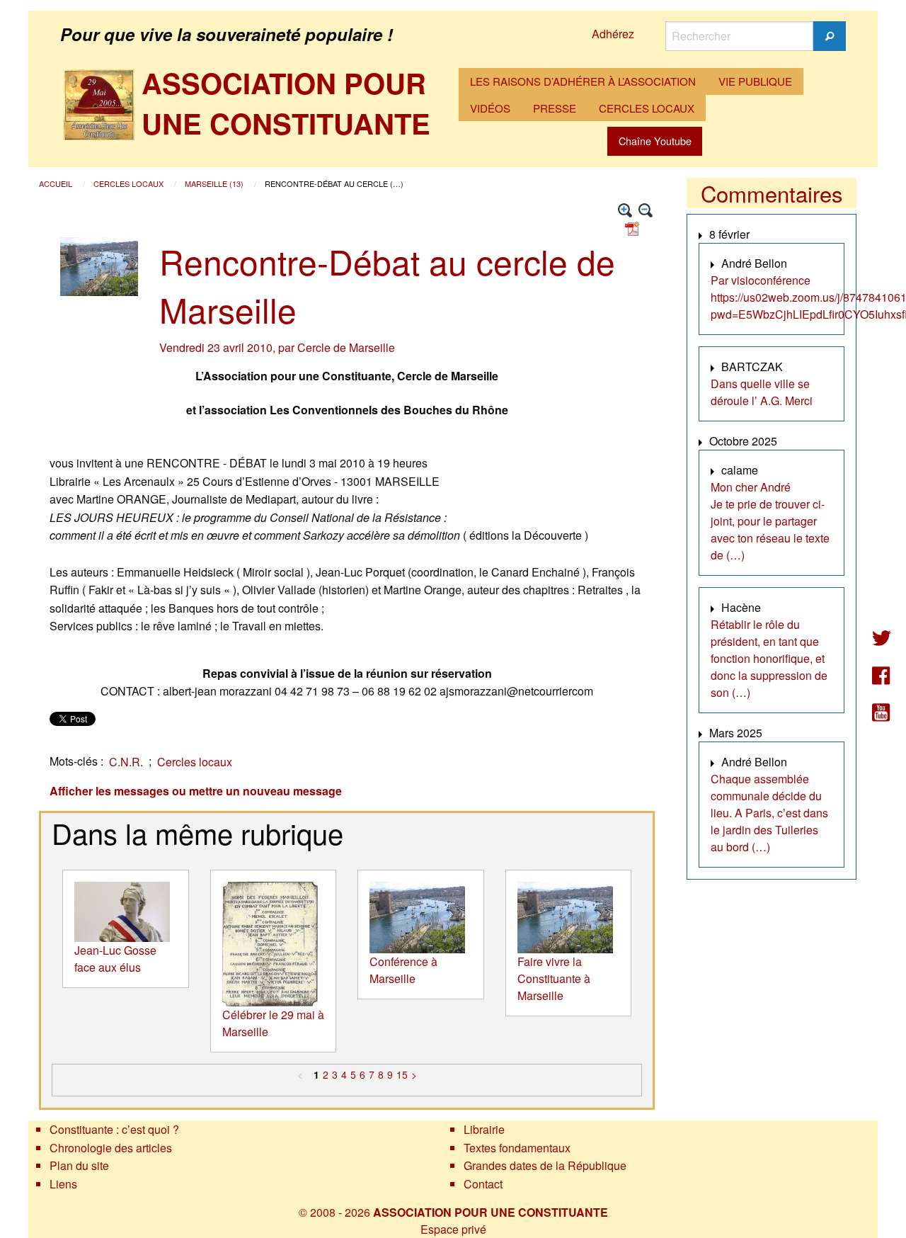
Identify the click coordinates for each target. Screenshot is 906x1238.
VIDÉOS (490, 108)
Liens (63, 1184)
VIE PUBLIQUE (755, 81)
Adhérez (613, 33)
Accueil (56, 183)
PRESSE (554, 108)
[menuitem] (583, 81)
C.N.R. (126, 762)
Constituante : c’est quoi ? (114, 1129)
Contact (483, 1184)
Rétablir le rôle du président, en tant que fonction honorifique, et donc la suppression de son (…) (769, 658)
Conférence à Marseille (403, 970)
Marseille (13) (215, 183)
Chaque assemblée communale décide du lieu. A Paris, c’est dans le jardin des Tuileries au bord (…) (769, 813)
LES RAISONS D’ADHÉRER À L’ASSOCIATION (583, 81)
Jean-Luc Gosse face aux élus (115, 958)
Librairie (484, 1129)
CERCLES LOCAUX (646, 108)
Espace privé (453, 1229)
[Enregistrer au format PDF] (634, 228)
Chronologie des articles (111, 1148)
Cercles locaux (129, 183)
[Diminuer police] (646, 211)
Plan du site (79, 1165)
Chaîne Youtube (655, 140)
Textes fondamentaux (517, 1148)
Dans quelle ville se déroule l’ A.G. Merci (762, 392)
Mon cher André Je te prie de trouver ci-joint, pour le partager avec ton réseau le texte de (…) (770, 521)
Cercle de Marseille (346, 347)
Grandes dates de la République (545, 1165)
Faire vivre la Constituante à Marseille (553, 978)
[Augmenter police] (625, 211)
